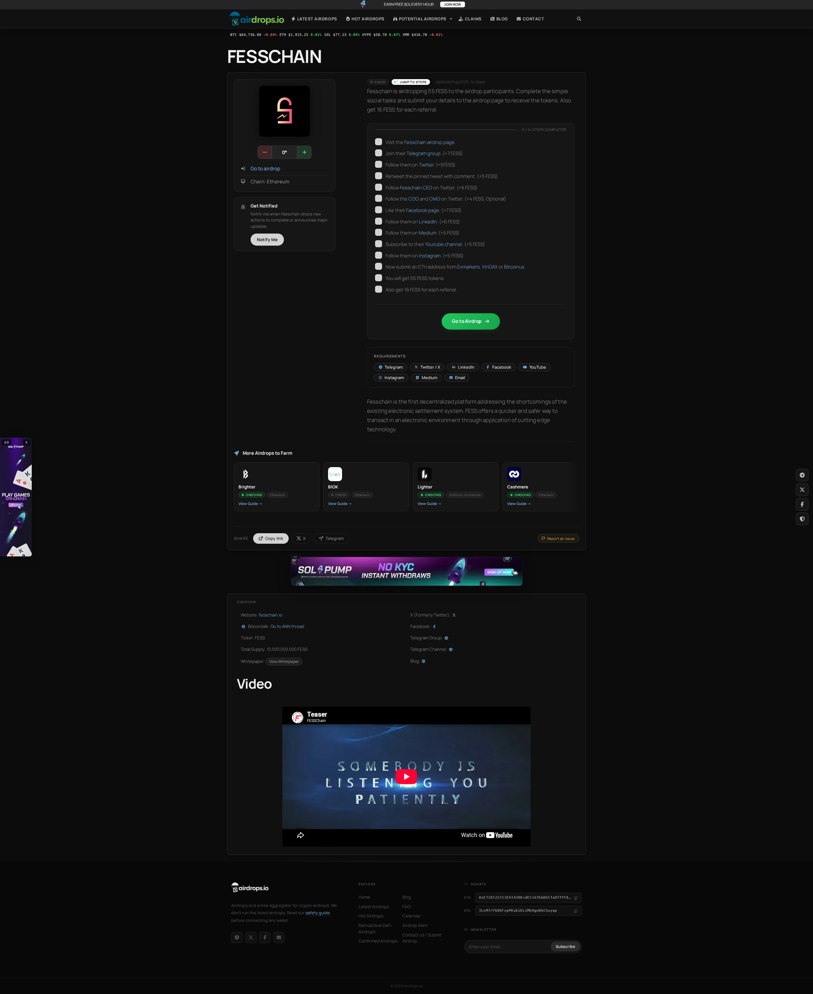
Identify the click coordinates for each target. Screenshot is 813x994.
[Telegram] (237, 937)
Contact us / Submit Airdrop (421, 938)
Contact (532, 19)
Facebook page (422, 210)
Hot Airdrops (368, 19)
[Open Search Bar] (579, 18)
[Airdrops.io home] (250, 887)
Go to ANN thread (287, 626)
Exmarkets (468, 266)
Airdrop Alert (414, 925)
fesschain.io (270, 615)
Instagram (429, 255)
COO (413, 198)
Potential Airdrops (422, 19)
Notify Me (267, 239)
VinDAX (490, 266)
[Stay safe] (802, 519)
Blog (501, 19)
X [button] (26, 442)
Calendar (411, 916)
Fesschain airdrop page (429, 142)
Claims (473, 19)
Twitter (426, 164)
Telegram (335, 538)
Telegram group (423, 153)
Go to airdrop (265, 168)
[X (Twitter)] (251, 937)
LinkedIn (428, 221)
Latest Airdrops (316, 19)
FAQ (406, 906)
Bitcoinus (514, 266)
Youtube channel (443, 244)
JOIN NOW (452, 4)
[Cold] (265, 152)
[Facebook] (265, 937)
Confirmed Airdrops (378, 941)
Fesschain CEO (416, 187)
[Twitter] (802, 489)
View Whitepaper (284, 661)
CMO (434, 198)
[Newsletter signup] (279, 937)
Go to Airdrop (466, 321)
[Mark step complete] (378, 141)
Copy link (274, 538)
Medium (427, 232)
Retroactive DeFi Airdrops (375, 929)
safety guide (318, 913)
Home (257, 18)
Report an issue (560, 538)
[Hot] (304, 152)
